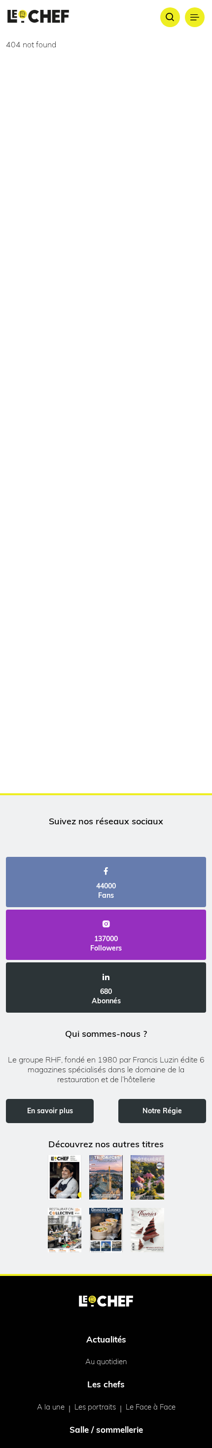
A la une (51, 1407)
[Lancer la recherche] (170, 17)
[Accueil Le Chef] (38, 17)
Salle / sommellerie (106, 1429)
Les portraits (95, 1407)
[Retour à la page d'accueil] (106, 1302)
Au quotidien (106, 1361)
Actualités (106, 1339)
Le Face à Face (151, 1407)
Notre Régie (162, 1110)
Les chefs (106, 1384)
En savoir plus (50, 1110)
